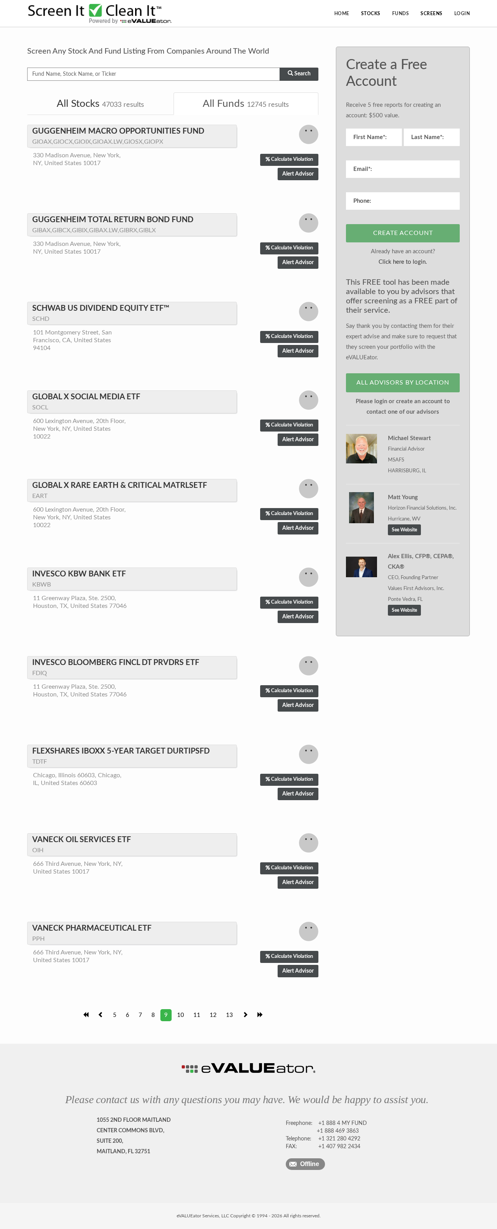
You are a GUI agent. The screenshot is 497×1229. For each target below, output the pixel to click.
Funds (400, 13)
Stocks (371, 13)
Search (302, 74)
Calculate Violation (292, 159)
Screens (432, 13)
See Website (404, 529)
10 (180, 1015)
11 (196, 1015)
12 (213, 1015)
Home (341, 13)
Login (462, 13)
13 (229, 1015)
